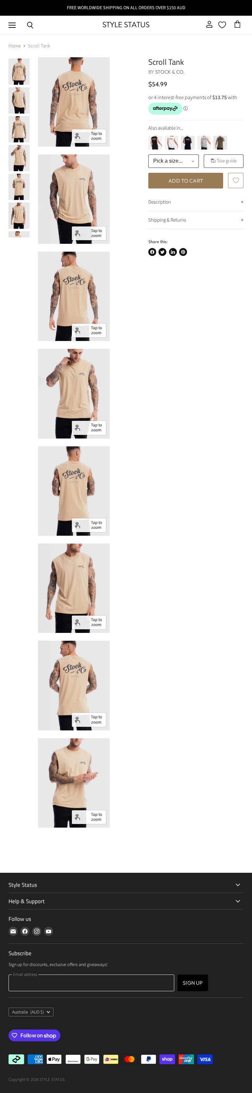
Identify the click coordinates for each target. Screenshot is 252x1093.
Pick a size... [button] (167, 161)
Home (15, 46)
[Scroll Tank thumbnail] (19, 71)
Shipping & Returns (167, 220)
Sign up (193, 982)
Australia (28, 1012)
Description (159, 202)
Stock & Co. (169, 72)
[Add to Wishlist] (235, 180)
